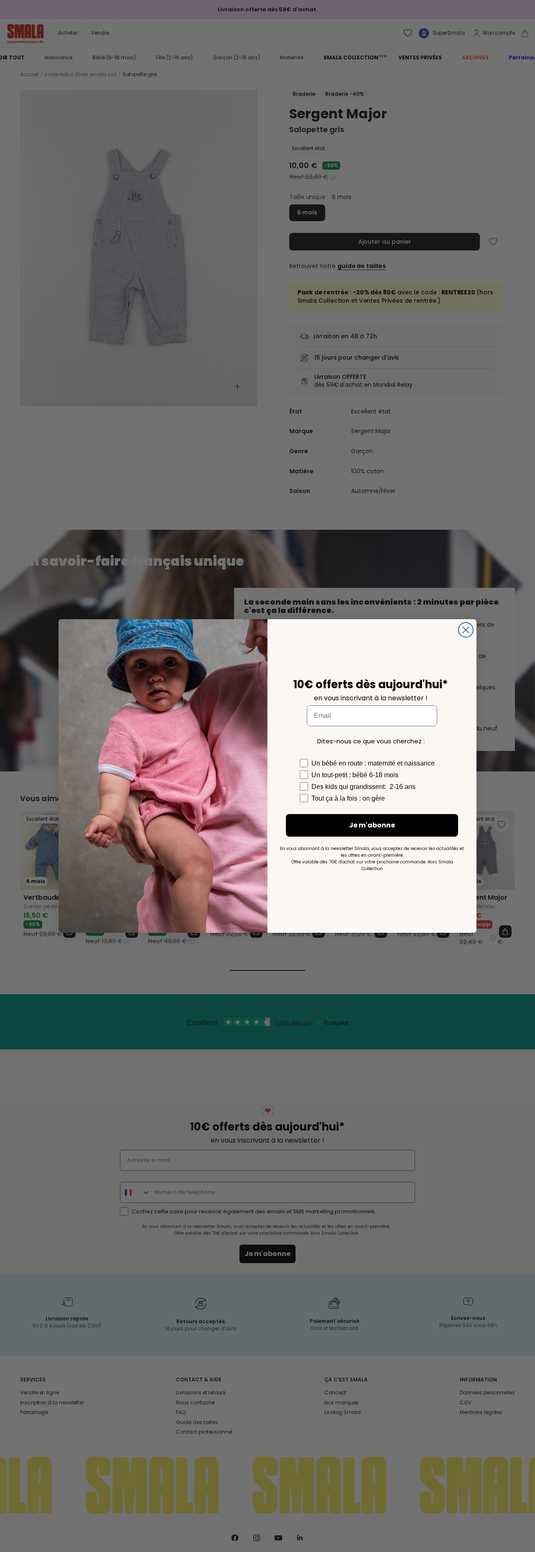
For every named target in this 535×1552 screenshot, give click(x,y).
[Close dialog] (466, 630)
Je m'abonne (372, 825)
